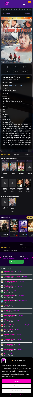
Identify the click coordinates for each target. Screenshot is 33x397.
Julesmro (17, 291)
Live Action (12, 90)
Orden (21, 244)
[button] (24, 4)
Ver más (28, 77)
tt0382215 (21, 85)
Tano (19, 271)
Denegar (16, 386)
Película (5, 90)
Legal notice (21, 394)
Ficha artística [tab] (5, 154)
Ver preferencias (16, 391)
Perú (3, 111)
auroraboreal (22, 300)
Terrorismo (18, 101)
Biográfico (5, 101)
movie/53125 (12, 85)
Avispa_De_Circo (25, 325)
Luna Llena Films (7, 122)
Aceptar (16, 381)
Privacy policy (13, 394)
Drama (4, 96)
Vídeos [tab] (27, 154)
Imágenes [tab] (16, 154)
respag (25, 276)
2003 (4, 106)
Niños (12, 101)
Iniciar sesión (17, 262)
